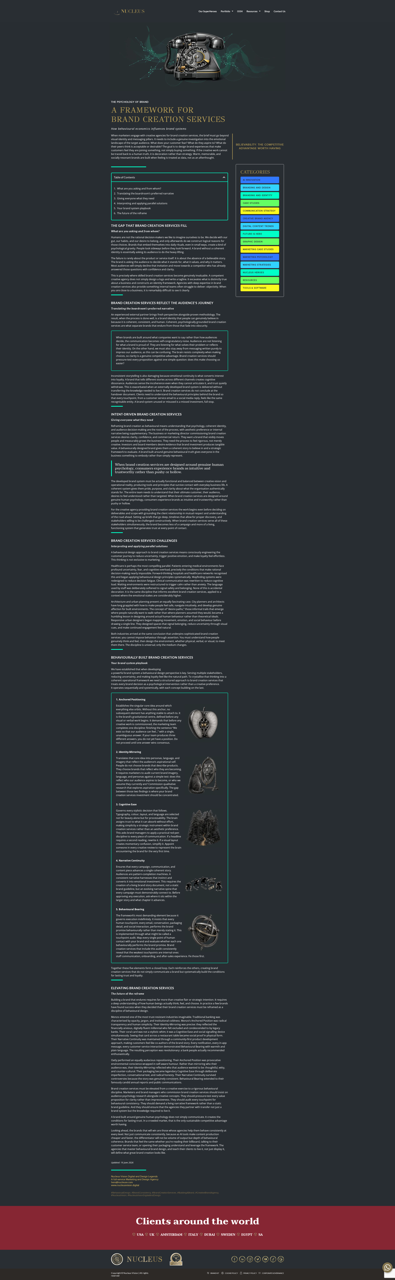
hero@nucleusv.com (122, 1182)
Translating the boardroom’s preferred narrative (145, 193)
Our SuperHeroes (208, 11)
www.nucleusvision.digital (125, 1185)
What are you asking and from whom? (139, 188)
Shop (267, 11)
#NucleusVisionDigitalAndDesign (144, 1195)
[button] (224, 177)
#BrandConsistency (141, 1192)
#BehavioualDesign (121, 1192)
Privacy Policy (250, 1273)
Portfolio (225, 11)
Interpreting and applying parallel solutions (142, 203)
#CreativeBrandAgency (206, 1192)
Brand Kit (214, 1273)
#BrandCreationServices (164, 1192)
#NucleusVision (119, 1195)
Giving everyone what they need (135, 198)
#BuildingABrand (185, 1192)
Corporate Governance (273, 1273)
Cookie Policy (231, 1273)
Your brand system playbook (134, 208)
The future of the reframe (132, 213)
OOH (240, 11)
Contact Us (279, 11)
